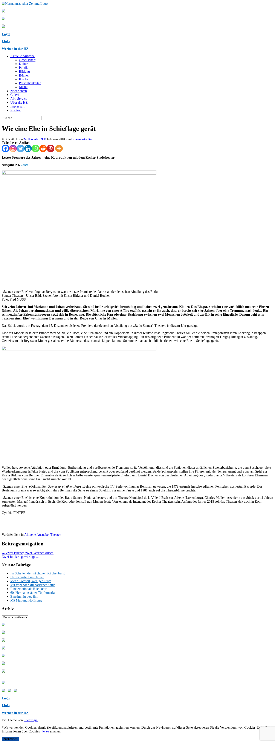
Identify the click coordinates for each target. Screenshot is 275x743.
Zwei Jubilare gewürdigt (20, 557)
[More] (59, 148)
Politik (23, 67)
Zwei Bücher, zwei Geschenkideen (27, 553)
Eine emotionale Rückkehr (28, 589)
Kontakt (15, 110)
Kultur (23, 64)
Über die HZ (19, 102)
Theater (55, 534)
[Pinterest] (50, 148)
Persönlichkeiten (30, 83)
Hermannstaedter (82, 139)
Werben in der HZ (15, 49)
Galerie (15, 95)
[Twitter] (20, 148)
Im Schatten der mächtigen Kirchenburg (37, 573)
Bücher (24, 75)
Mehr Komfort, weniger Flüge (30, 581)
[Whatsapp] (35, 148)
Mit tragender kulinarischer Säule (32, 585)
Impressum (17, 106)
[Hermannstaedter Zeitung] (25, 3)
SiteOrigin (31, 720)
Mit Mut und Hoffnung (26, 600)
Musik (23, 87)
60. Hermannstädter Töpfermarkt (32, 592)
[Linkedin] (28, 148)
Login (6, 34)
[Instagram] (13, 148)
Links (6, 41)
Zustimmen (10, 739)
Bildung (24, 71)
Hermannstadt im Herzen (27, 577)
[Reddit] (43, 148)
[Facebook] (5, 148)
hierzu (45, 731)
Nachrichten (18, 91)
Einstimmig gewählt (23, 596)
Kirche (23, 79)
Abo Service (18, 98)
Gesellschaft (27, 60)
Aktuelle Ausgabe (22, 56)
